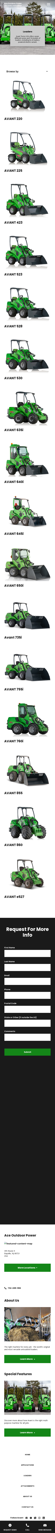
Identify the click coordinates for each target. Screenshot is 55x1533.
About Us (27, 1496)
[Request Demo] (10, 1526)
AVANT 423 (13, 222)
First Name (9, 948)
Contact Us (27, 1507)
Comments (9, 1031)
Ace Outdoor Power (13, 3)
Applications (27, 1465)
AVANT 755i (13, 689)
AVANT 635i (13, 430)
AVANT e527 (14, 897)
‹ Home (9, 14)
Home (27, 1454)
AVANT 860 (13, 845)
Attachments (27, 1486)
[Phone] (5, 1288)
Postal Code (10, 1003)
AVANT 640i (14, 482)
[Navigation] (48, 4)
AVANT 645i (14, 533)
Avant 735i (13, 637)
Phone (7, 989)
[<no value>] (26, 1518)
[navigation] (30, 1480)
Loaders (28, 1475)
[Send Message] (45, 1526)
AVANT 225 (13, 170)
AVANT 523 (13, 274)
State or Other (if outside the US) (20, 1017)
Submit (27, 1052)
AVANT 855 (13, 793)
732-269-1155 (14, 1288)
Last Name (9, 961)
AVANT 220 (13, 119)
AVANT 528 (13, 326)
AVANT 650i (13, 585)
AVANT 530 (13, 378)
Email (6, 975)
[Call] (27, 1526)
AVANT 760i (13, 741)
